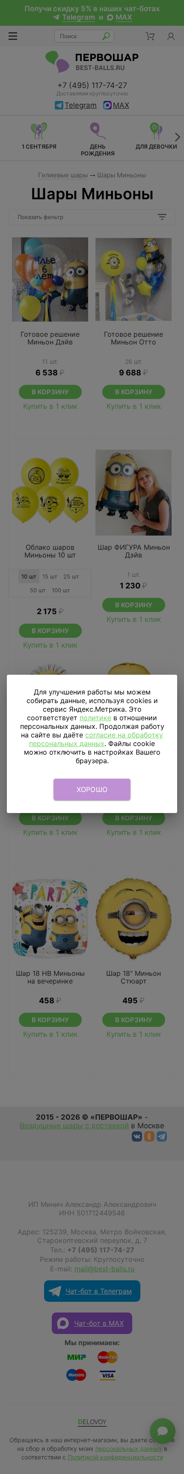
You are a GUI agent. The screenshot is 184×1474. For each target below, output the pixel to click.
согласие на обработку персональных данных (96, 739)
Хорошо (92, 789)
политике (95, 717)
